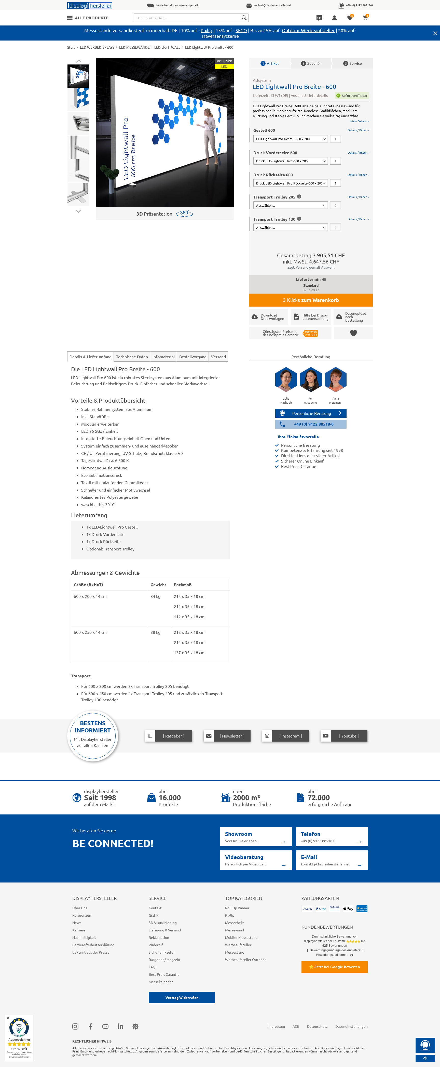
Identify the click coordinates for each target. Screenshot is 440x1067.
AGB (296, 1026)
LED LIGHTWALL (167, 47)
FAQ (152, 967)
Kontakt (155, 907)
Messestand (234, 952)
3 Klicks (311, 300)
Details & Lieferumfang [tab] (91, 356)
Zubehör (311, 63)
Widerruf (156, 944)
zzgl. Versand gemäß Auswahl (311, 267)
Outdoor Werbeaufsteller (308, 30)
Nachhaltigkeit (84, 937)
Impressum (276, 1026)
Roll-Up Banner (237, 907)
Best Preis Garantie (164, 974)
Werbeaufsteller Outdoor (245, 959)
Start (71, 47)
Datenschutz (317, 1026)
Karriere (78, 930)
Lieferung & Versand (165, 930)
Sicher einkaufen (162, 952)
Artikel (270, 63)
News (76, 922)
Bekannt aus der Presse (90, 952)
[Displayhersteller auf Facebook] (90, 1026)
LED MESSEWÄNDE (134, 47)
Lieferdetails (317, 95)
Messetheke (235, 922)
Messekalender (161, 981)
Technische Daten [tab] (132, 356)
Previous (78, 61)
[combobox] (191, 18)
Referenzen (81, 915)
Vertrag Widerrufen (182, 997)
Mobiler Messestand (241, 937)
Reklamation (159, 937)
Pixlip (206, 30)
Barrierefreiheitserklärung (93, 944)
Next (78, 210)
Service (353, 63)
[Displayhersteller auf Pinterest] (135, 1026)
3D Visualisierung (163, 922)
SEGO (241, 30)
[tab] (311, 135)
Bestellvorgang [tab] (193, 356)
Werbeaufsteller (238, 944)
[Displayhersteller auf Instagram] (75, 1026)
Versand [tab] (218, 356)
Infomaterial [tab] (164, 356)
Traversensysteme (220, 35)
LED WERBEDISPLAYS (97, 47)
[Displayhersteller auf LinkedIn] (120, 1026)
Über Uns (79, 907)
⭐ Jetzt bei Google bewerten (334, 967)
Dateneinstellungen (351, 1026)
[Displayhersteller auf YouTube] (105, 1026)
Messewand (234, 930)
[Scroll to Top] (425, 1058)
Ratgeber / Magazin (164, 959)
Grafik (153, 915)
